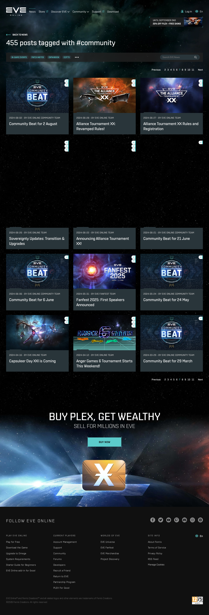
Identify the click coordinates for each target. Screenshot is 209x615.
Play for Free (13, 542)
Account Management (65, 542)
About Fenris (155, 542)
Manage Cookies (156, 564)
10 (189, 69)
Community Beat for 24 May (166, 299)
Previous (156, 69)
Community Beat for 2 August (33, 123)
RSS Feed (153, 559)
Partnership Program (64, 582)
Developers (59, 565)
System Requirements (18, 559)
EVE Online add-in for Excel (20, 570)
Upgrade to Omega (16, 553)
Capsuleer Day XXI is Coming (32, 361)
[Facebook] (152, 520)
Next (200, 69)
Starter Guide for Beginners (21, 565)
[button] (186, 11)
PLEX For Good (61, 588)
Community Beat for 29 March (167, 361)
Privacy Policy (155, 553)
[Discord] (184, 520)
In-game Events (19, 57)
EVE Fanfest (107, 547)
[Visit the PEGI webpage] (197, 600)
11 (193, 69)
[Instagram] (192, 520)
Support (57, 547)
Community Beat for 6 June (31, 299)
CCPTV (67, 57)
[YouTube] (168, 520)
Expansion (54, 57)
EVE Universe (108, 542)
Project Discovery (110, 559)
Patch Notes (38, 57)
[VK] (200, 520)
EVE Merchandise (110, 553)
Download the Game (17, 547)
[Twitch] (176, 520)
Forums (57, 559)
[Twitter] (160, 520)
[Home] (16, 14)
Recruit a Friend (62, 570)
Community (59, 553)
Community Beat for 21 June (166, 238)
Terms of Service (157, 547)
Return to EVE (61, 576)
